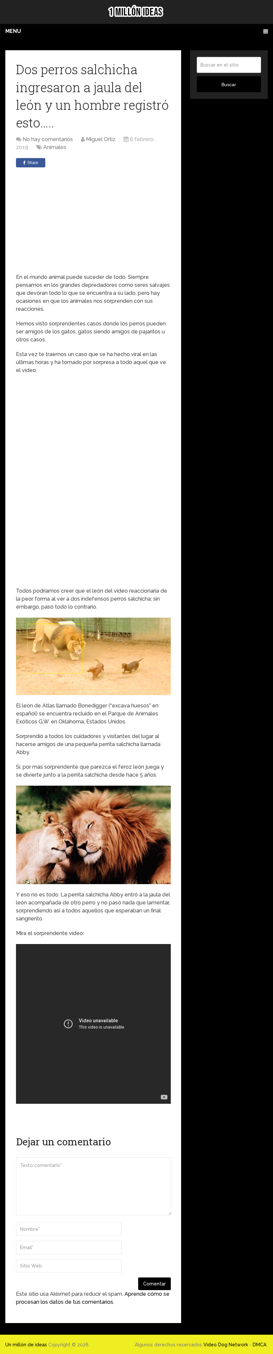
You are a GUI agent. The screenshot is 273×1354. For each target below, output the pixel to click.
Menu (13, 31)
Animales (54, 147)
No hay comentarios (48, 139)
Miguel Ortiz (101, 139)
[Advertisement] (93, 220)
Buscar (228, 84)
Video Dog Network (225, 1344)
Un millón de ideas (26, 1344)
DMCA (259, 1344)
